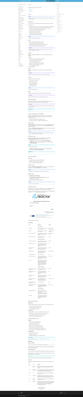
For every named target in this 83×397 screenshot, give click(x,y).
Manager (30, 10)
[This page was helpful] (40, 389)
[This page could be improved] (42, 389)
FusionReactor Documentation (22, 4)
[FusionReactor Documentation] (19, 1)
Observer (30, 11)
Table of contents (58, 4)
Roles (29, 153)
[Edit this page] (54, 4)
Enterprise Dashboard (31, 110)
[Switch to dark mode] (45, 1)
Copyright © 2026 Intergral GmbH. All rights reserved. (24, 395)
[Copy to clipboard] (54, 344)
